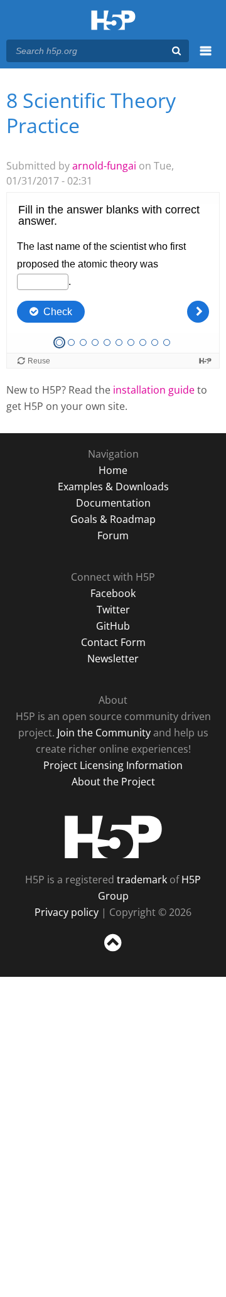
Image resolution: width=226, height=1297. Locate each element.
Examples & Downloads (113, 486)
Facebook (113, 593)
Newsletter (113, 658)
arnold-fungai (104, 166)
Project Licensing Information (113, 765)
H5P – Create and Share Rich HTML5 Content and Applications (113, 21)
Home (113, 470)
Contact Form (113, 642)
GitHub (113, 626)
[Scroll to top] (113, 951)
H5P (113, 837)
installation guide (154, 390)
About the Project (113, 781)
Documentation (113, 503)
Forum (113, 535)
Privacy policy (67, 912)
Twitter (113, 609)
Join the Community (104, 733)
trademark (142, 879)
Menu (205, 57)
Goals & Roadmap (113, 519)
